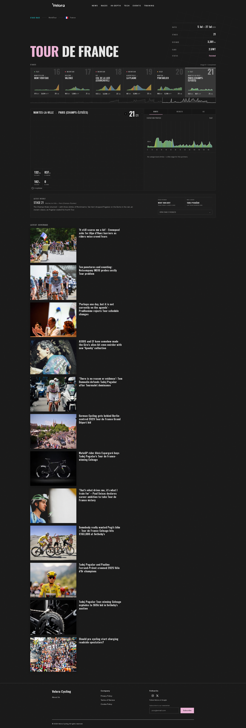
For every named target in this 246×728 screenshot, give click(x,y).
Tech (127, 6)
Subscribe (187, 710)
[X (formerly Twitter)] (157, 695)
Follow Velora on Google (158, 700)
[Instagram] (152, 695)
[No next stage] (142, 114)
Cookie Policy (106, 704)
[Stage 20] (126, 114)
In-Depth (116, 6)
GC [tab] (204, 112)
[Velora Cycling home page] (71, 5)
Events (137, 6)
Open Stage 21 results (185, 212)
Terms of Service (108, 700)
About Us (56, 697)
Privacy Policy (106, 696)
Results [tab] (180, 112)
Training (149, 6)
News (95, 6)
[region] (123, 149)
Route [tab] (155, 112)
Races (104, 6)
